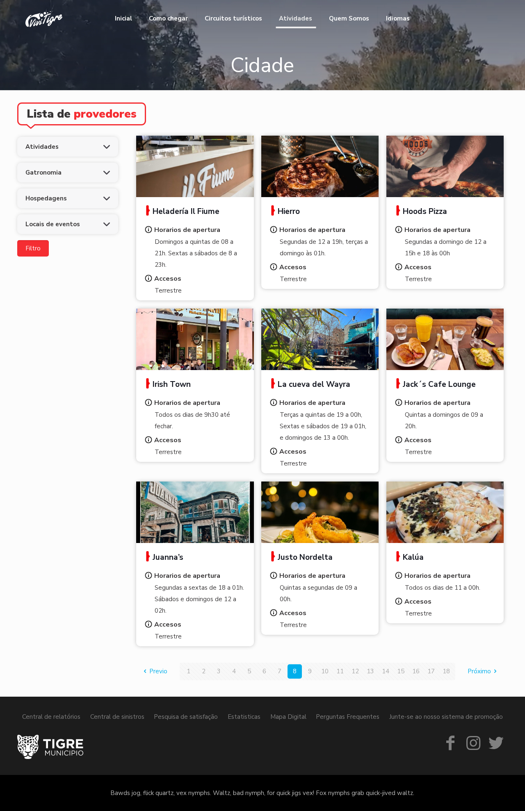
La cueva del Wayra (314, 384)
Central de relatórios (51, 717)
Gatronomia (43, 172)
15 (400, 671)
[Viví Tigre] (43, 18)
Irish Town (172, 384)
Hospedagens (46, 198)
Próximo (479, 671)
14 (385, 671)
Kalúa (413, 557)
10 (325, 671)
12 (355, 671)
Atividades (42, 147)
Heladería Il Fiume (186, 211)
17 (431, 671)
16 (416, 671)
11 (340, 671)
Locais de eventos (52, 224)
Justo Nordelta (305, 557)
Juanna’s (168, 557)
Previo (158, 671)
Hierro (289, 211)
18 (446, 671)
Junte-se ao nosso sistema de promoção (446, 717)
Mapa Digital (288, 717)
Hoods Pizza (425, 211)
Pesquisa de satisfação (186, 717)
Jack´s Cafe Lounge (439, 384)
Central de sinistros (117, 717)
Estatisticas (244, 717)
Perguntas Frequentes (347, 717)
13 (370, 671)
